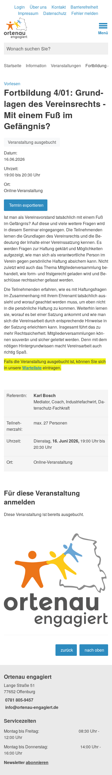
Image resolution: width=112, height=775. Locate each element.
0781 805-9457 (18, 700)
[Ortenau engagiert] (56, 691)
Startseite (12, 65)
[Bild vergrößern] (56, 578)
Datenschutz (54, 13)
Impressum (28, 13)
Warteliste (32, 368)
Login (19, 7)
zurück (67, 650)
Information (36, 65)
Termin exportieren (26, 205)
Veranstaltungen (66, 65)
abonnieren (37, 762)
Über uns (38, 7)
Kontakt (59, 7)
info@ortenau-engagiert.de (31, 707)
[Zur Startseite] (42, 27)
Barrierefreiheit (84, 7)
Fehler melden (84, 13)
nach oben (94, 650)
